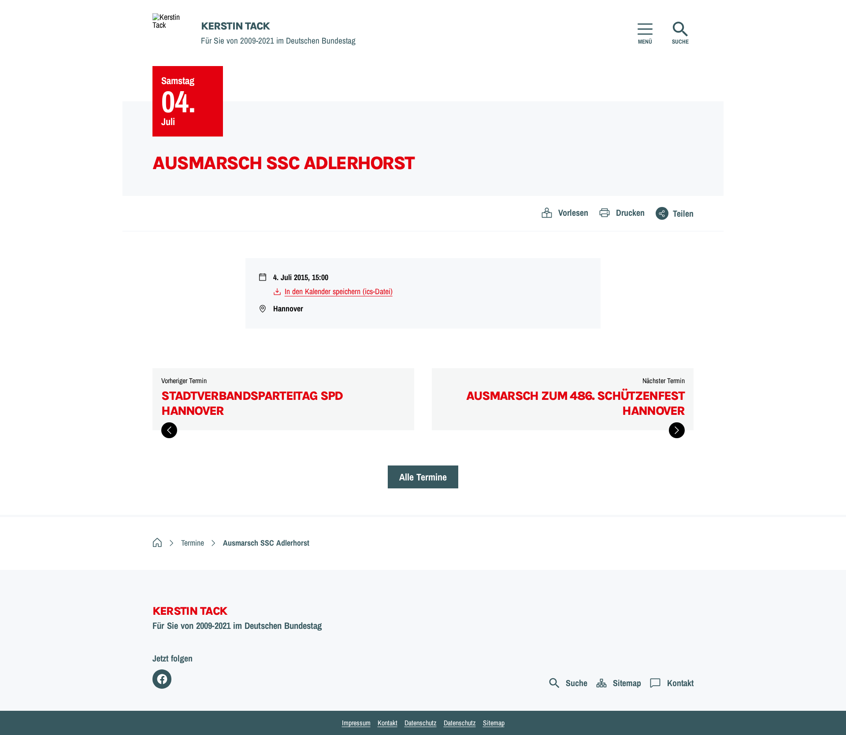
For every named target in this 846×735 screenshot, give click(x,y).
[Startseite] (157, 542)
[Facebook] (161, 678)
